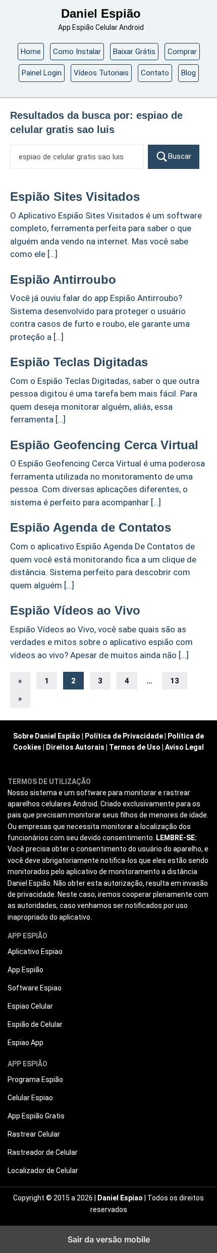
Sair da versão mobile (109, 1239)
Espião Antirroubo (63, 279)
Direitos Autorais (75, 747)
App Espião (25, 970)
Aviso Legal (184, 747)
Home (31, 51)
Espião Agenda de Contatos (90, 527)
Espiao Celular (30, 1006)
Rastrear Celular (34, 1134)
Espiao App (25, 1043)
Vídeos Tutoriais (101, 72)
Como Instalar (77, 51)
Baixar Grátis (134, 51)
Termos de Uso (134, 747)
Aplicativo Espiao (35, 951)
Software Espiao (35, 988)
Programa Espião (35, 1079)
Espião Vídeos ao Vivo (75, 610)
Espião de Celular (35, 1024)
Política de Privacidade (124, 736)
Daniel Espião (101, 13)
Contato (155, 72)
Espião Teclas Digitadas (79, 362)
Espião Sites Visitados (75, 196)
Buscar (179, 156)
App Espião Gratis (36, 1116)
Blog (188, 72)
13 (174, 680)
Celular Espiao (30, 1098)
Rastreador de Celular (43, 1152)
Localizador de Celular (43, 1170)
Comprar (182, 51)
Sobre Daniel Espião (46, 736)
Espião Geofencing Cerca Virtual (104, 445)
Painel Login (42, 72)
